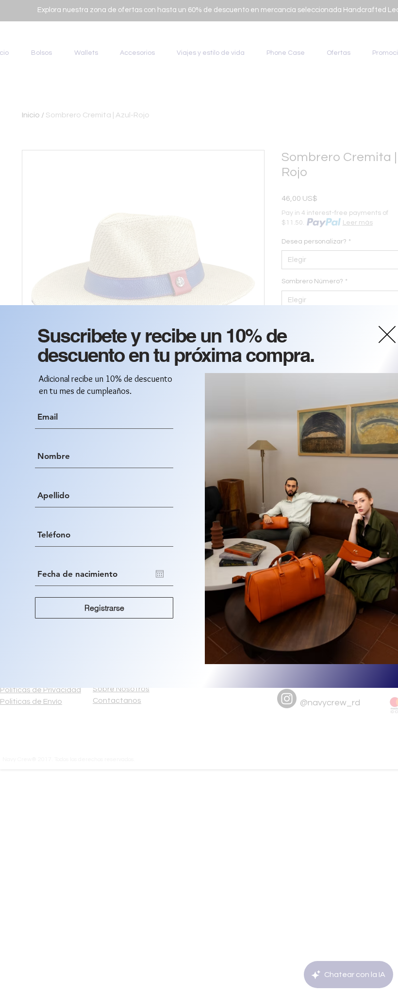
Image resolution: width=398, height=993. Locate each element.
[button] (387, 334)
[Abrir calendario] (160, 574)
